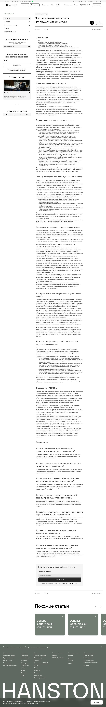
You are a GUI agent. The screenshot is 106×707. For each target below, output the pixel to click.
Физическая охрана (9, 655)
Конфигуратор (68, 5)
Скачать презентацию (40, 678)
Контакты (98, 1)
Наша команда (25, 658)
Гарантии (36, 665)
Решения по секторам (40, 655)
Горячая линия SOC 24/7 (25, 1)
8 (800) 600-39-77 (88, 655)
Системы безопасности (10, 665)
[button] (96, 607)
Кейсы (52, 5)
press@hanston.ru (9, 46)
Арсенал (23, 673)
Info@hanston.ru (88, 658)
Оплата (36, 668)
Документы (37, 670)
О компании (24, 655)
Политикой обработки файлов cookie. (27, 703)
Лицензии (37, 673)
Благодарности (38, 675)
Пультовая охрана (8, 658)
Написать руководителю (91, 662)
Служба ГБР (15, 1)
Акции (76, 5)
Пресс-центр (58, 4)
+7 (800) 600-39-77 (85, 5)
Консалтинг (6, 663)
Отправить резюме (57, 657)
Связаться (97, 5)
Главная (5, 647)
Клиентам (73, 1)
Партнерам (80, 1)
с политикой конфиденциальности (17, 70)
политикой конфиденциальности (69, 583)
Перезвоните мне (89, 660)
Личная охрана (7, 660)
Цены (22, 675)
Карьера (54, 655)
